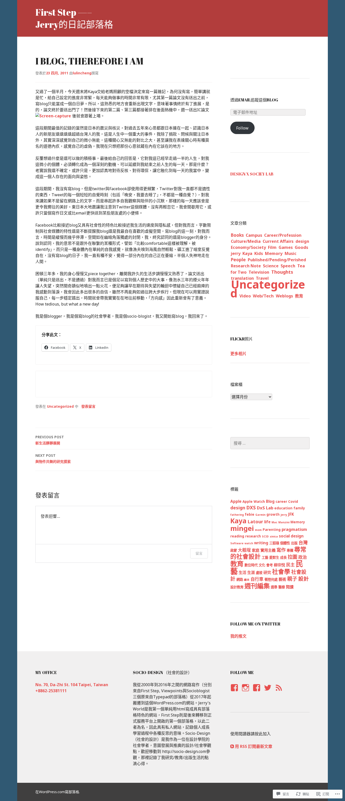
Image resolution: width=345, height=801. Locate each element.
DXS (251, 507)
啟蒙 (233, 550)
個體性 (285, 543)
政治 (302, 557)
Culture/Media (246, 241)
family (299, 508)
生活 (242, 572)
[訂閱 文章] (232, 746)
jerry (235, 253)
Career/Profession (283, 235)
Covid (293, 501)
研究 (267, 572)
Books (237, 235)
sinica (274, 536)
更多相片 (238, 353)
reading (237, 536)
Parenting (272, 529)
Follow (242, 128)
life (267, 521)
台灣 (303, 542)
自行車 (257, 579)
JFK (291, 514)
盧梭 (259, 572)
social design (291, 535)
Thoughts (282, 272)
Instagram (245, 692)
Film (272, 247)
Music (291, 253)
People (238, 259)
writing (261, 542)
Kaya (247, 253)
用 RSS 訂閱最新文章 (253, 746)
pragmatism (294, 529)
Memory (274, 253)
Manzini (283, 522)
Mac (274, 522)
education (283, 508)
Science (271, 266)
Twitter (268, 692)
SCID (265, 536)
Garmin (260, 514)
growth (273, 514)
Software (236, 543)
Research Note (246, 266)
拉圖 (292, 557)
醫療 (281, 587)
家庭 (255, 550)
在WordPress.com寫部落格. (57, 791)
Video (245, 296)
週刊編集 (257, 585)
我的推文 (238, 636)
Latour (255, 521)
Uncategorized (60, 406)
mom (258, 530)
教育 (299, 296)
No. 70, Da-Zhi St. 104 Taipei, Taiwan (71, 684)
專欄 (290, 550)
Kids (258, 253)
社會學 (281, 572)
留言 (199, 553)
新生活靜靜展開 (49, 440)
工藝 (265, 557)
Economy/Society (248, 247)
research (253, 536)
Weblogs (284, 296)
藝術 (282, 579)
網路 (239, 579)
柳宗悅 (279, 564)
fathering (237, 514)
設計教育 (236, 587)
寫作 (281, 550)
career (281, 501)
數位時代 (251, 565)
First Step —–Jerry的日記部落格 (74, 18)
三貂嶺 (274, 543)
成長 (283, 557)
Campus (254, 235)
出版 (294, 543)
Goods (301, 247)
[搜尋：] (270, 443)
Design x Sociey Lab (252, 174)
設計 (303, 578)
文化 (262, 565)
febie (249, 514)
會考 (269, 565)
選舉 (274, 587)
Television (259, 272)
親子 (292, 578)
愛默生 (274, 557)
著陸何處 (271, 579)
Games (286, 247)
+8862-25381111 (51, 691)
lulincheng (82, 73)
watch (248, 543)
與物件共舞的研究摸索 (53, 458)
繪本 (247, 579)
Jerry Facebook (234, 692)
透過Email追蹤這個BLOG (254, 100)
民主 (290, 565)
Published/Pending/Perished (277, 260)
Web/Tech (263, 296)
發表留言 (88, 406)
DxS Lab (265, 508)
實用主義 (268, 550)
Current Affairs (278, 241)
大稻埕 (244, 550)
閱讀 (289, 586)
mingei (242, 528)
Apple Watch (253, 501)
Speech (288, 266)
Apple (235, 501)
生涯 (251, 572)
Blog (270, 501)
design (302, 241)
